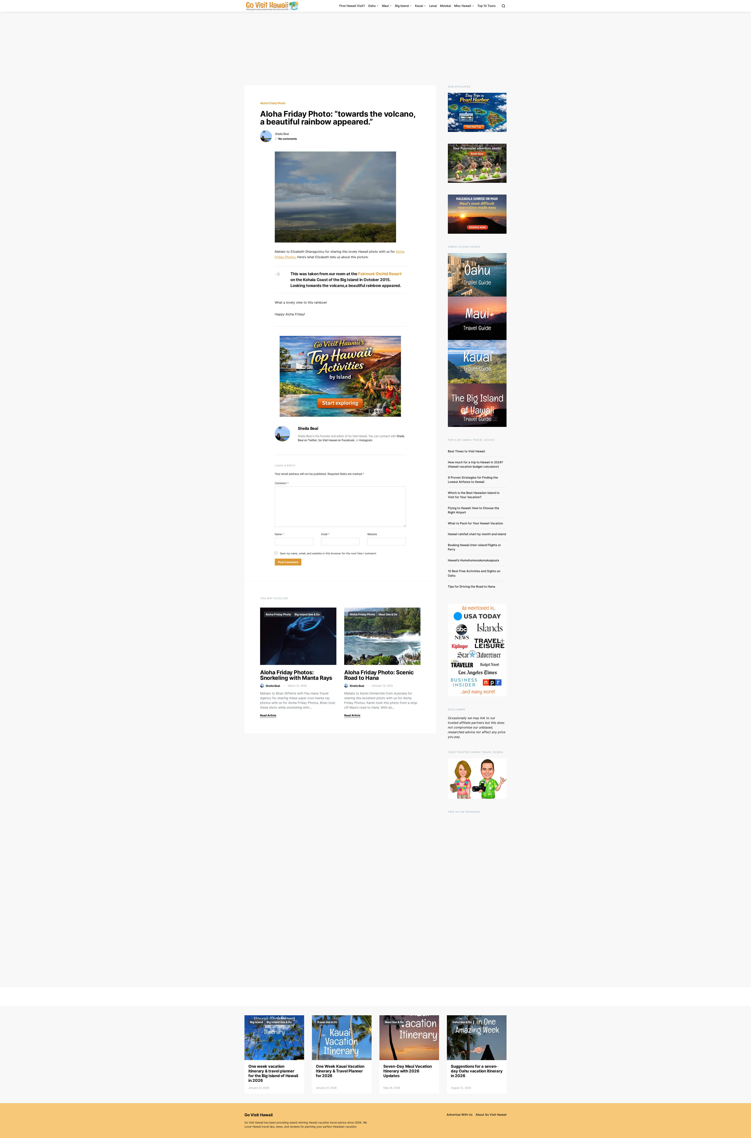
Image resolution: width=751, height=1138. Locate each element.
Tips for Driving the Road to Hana (471, 586)
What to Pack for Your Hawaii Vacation (475, 523)
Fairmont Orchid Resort (379, 273)
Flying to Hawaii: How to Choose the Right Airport (473, 510)
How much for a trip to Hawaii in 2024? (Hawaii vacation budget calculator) (475, 464)
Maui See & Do (388, 614)
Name (279, 534)
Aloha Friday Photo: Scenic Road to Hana (379, 675)
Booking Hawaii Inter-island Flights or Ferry (474, 547)
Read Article (268, 715)
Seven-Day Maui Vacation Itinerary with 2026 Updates (407, 1071)
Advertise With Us (460, 1114)
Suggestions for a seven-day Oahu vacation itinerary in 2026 (476, 1071)
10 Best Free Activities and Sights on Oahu (474, 573)
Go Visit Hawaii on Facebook (336, 440)
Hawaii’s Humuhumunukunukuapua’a (473, 560)
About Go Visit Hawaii (491, 1114)
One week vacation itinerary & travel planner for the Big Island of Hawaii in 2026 (273, 1073)
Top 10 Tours (486, 6)
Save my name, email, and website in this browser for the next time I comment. (328, 553)
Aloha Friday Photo (273, 103)
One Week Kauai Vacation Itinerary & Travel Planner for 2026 (340, 1071)
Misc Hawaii (462, 6)
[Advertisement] (375, 48)
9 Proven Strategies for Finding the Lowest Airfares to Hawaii (473, 480)
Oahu (372, 6)
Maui (385, 6)
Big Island (402, 6)
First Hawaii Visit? (352, 6)
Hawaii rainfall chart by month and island (477, 534)
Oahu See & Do (462, 1022)
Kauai (419, 6)
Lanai (433, 6)
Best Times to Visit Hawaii (466, 451)
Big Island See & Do (307, 614)
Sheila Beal (282, 133)
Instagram (365, 440)
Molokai (445, 6)
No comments (287, 138)
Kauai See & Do (327, 1022)
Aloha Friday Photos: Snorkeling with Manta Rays (296, 675)
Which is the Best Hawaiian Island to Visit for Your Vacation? (473, 495)
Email (325, 534)
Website (372, 534)
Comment (282, 483)
